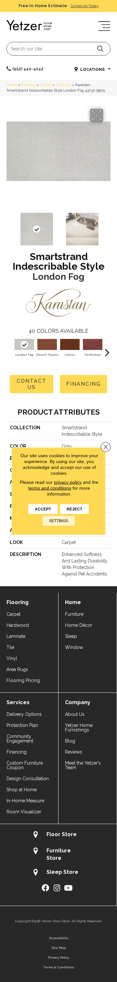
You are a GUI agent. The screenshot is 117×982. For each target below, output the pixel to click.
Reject (74, 509)
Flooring (28, 85)
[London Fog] (24, 344)
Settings (58, 521)
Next (107, 226)
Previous (9, 226)
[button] (100, 48)
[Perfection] (92, 344)
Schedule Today (85, 6)
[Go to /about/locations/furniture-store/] (58, 854)
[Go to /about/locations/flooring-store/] (58, 835)
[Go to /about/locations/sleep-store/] (58, 873)
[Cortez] (69, 344)
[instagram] (57, 888)
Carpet (45, 85)
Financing (83, 384)
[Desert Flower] (47, 344)
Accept (43, 509)
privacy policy (68, 482)
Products (63, 85)
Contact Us (31, 384)
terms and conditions (49, 488)
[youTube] (68, 888)
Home (11, 85)
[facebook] (45, 888)
